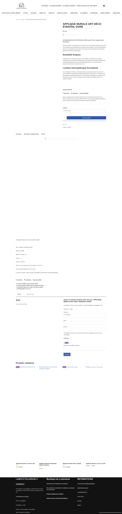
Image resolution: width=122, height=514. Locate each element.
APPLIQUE (22, 19)
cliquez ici (23, 500)
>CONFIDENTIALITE (82, 492)
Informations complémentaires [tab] (31, 134)
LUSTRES (25, 13)
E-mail (65, 326)
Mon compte (93, 5)
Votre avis (66, 312)
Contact (79, 505)
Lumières (65, 107)
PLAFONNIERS (84, 13)
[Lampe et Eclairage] (21, 6)
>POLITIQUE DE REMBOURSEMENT (86, 483)
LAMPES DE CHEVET (62, 13)
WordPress (27, 512)
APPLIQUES (33, 13)
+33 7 (24, 505)
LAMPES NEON (74, 13)
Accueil (17, 19)
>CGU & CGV (80, 496)
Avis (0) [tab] (43, 134)
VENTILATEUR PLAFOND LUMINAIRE (11, 13)
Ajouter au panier (86, 117)
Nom (65, 320)
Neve (17, 512)
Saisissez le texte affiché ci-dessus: (71, 345)
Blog (87, 5)
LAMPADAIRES (116, 13)
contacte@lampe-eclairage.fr (22, 496)
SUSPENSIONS (94, 13)
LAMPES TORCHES (105, 13)
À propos (79, 500)
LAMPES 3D (51, 13)
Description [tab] (18, 134)
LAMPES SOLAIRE (81, 5)
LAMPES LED (42, 13)
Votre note (66, 309)
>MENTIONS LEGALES (82, 488)
